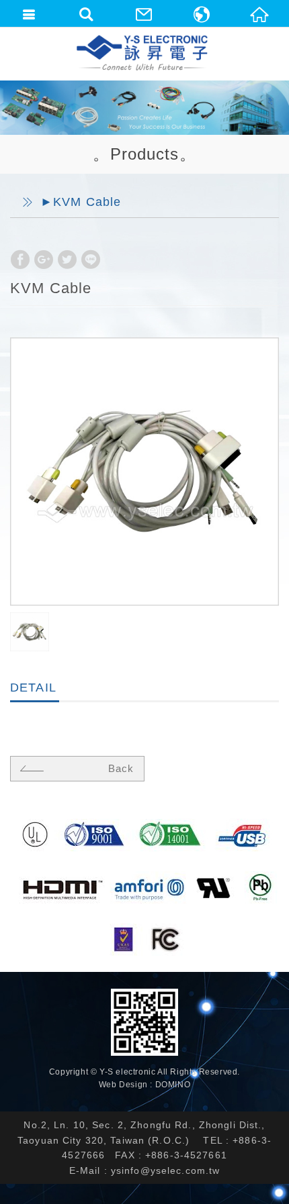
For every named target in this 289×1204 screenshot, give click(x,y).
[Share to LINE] (91, 260)
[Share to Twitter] (67, 260)
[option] (144, 471)
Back (121, 768)
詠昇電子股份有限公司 (143, 54)
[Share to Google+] (44, 260)
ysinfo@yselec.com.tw (165, 1170)
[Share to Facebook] (20, 260)
